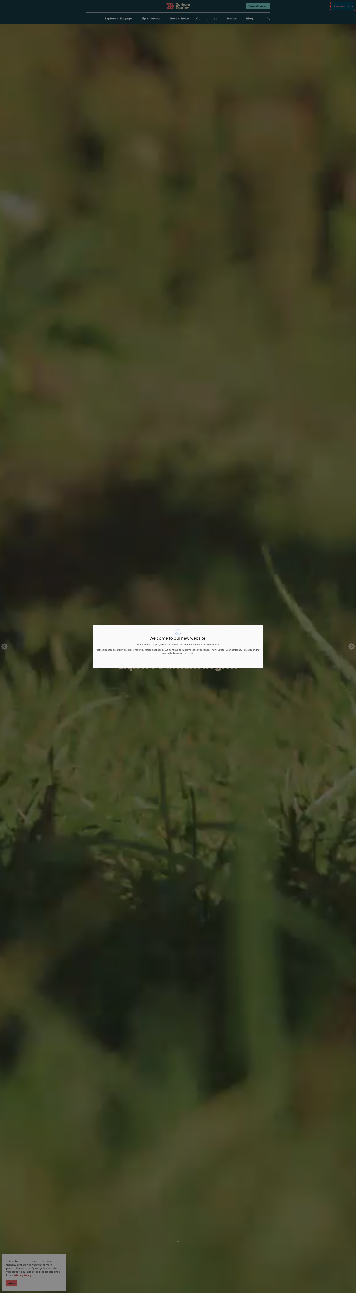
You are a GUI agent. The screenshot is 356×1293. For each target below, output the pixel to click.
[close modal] (260, 628)
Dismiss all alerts (343, 6)
